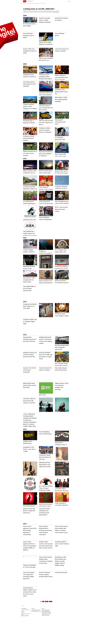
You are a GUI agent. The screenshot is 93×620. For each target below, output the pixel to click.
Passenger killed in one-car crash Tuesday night (62, 544)
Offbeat (44, 3)
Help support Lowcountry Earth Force (60, 122)
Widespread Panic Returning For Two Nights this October (45, 464)
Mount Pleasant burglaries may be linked (28, 35)
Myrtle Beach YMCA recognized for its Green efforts (29, 280)
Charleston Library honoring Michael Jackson (28, 138)
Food (42, 3)
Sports (33, 3)
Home (21, 3)
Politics (28, 3)
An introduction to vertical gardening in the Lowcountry (29, 203)
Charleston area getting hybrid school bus (61, 91)
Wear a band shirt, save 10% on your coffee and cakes (60, 156)
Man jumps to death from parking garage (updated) (61, 99)
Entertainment (37, 3)
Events (23, 3)
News (25, 3)
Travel (40, 3)
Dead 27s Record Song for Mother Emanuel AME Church (46, 574)
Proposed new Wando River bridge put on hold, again (30, 306)
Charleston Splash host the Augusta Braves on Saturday (45, 130)
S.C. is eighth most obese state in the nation (60, 252)
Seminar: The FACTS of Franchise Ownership (29, 370)
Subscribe (69, 1)
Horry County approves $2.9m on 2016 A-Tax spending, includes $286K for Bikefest (29, 546)
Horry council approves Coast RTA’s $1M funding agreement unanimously (30, 530)
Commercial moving (61, 572)
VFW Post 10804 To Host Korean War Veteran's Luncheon (29, 401)
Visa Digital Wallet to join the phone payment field (29, 288)
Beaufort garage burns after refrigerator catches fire (62, 347)
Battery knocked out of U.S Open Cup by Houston (30, 153)
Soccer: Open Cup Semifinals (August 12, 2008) (30, 51)
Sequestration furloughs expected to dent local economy (29, 339)
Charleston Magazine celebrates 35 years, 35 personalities (61, 188)
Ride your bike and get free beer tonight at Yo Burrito (46, 122)
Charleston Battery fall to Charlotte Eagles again (30, 321)
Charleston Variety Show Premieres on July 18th (45, 457)
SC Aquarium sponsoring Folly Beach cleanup (60, 139)
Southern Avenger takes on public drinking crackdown (45, 20)
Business (30, 3)
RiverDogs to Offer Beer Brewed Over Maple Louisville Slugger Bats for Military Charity (60, 561)
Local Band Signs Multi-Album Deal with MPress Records (61, 491)
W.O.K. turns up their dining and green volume (61, 209)
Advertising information (47, 611)
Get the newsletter (23, 608)
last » (50, 601)
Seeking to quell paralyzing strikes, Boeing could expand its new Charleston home (45, 79)
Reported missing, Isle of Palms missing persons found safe (30, 354)
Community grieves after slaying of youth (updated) (29, 84)
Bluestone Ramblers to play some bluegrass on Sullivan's (46, 154)
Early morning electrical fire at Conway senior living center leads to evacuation (45, 530)
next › (47, 601)
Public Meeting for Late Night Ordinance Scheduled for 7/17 (61, 505)
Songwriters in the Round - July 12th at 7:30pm (29, 449)
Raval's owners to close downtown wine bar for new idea (61, 77)
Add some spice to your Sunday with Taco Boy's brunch (46, 107)
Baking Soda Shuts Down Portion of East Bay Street (29, 385)
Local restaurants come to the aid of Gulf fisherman (46, 203)
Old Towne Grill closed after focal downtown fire (46, 95)
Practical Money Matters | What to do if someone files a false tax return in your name (30, 592)
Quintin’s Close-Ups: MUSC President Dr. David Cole (29, 510)
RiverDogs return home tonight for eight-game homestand (62, 316)
